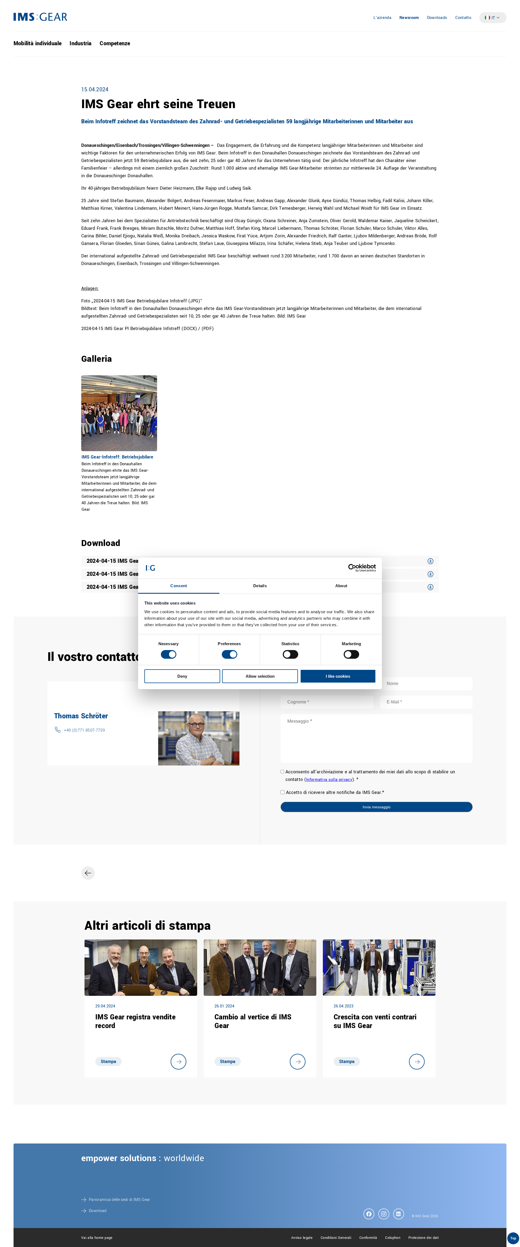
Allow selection (260, 676)
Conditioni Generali (336, 1237)
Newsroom (409, 18)
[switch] (229, 654)
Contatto (463, 18)
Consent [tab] (178, 585)
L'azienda (382, 18)
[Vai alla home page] (40, 19)
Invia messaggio (377, 807)
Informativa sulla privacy (329, 780)
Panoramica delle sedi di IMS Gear (119, 1200)
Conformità (368, 1237)
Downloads (437, 18)
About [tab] (341, 585)
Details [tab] (260, 585)
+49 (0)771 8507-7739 (84, 730)
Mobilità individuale (37, 43)
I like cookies (338, 676)
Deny (182, 676)
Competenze (115, 43)
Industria (81, 43)
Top (513, 1238)
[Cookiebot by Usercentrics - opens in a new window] (352, 568)
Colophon (392, 1237)
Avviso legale (302, 1237)
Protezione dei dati (423, 1237)
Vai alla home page (97, 1237)
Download (98, 1211)
